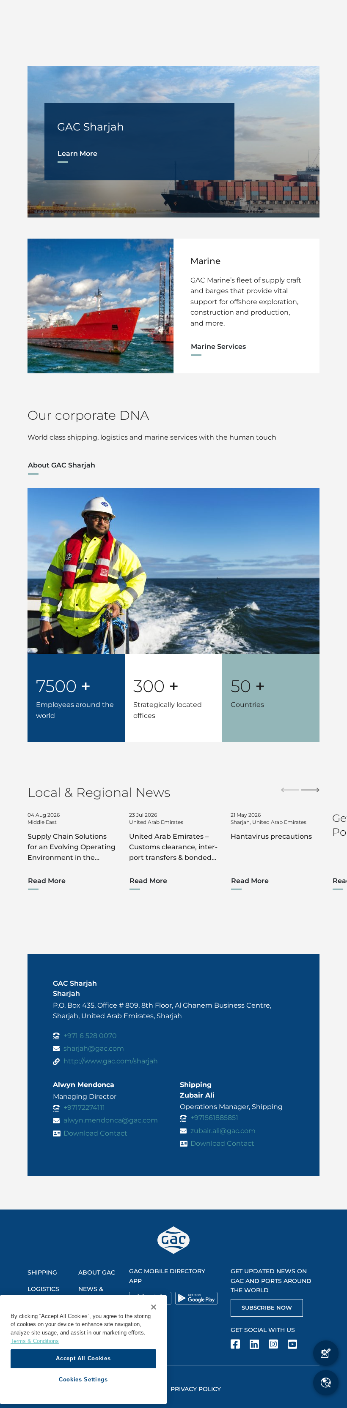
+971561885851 (214, 1118)
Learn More (77, 153)
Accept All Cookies (83, 1358)
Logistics (43, 1289)
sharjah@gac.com (93, 1048)
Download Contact (95, 1133)
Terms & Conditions (35, 1341)
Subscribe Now (267, 1307)
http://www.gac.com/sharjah (110, 1061)
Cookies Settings (83, 1379)
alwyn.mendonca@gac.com (110, 1120)
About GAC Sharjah (61, 465)
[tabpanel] (173, 141)
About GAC (96, 1272)
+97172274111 (84, 1108)
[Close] (153, 1307)
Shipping (42, 1272)
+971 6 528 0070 (90, 1036)
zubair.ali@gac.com (223, 1131)
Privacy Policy (196, 1389)
